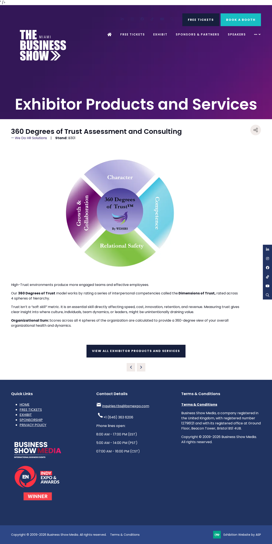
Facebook (142, 19)
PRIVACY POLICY (33, 424)
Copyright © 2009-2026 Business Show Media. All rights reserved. (58, 535)
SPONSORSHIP (31, 419)
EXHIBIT (26, 414)
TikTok (152, 19)
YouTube (162, 19)
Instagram (132, 19)
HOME (25, 404)
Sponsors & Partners (198, 34)
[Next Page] (141, 367)
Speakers (237, 34)
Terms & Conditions (199, 404)
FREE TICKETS (201, 20)
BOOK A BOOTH (240, 20)
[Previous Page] (131, 367)
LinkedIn (122, 19)
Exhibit (160, 34)
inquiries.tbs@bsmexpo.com (125, 406)
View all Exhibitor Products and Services (136, 351)
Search (172, 19)
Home (109, 34)
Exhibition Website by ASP (242, 535)
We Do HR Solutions (31, 138)
